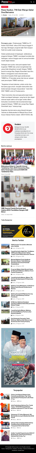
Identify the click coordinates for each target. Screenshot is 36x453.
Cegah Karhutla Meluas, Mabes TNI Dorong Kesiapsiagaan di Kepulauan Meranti (22, 279)
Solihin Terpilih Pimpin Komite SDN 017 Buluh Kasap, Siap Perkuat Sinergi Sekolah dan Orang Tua (22, 434)
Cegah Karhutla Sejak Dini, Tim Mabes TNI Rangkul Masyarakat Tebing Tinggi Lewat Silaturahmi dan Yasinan (22, 253)
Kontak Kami (21, 450)
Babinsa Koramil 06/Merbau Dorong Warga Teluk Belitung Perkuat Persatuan (22, 295)
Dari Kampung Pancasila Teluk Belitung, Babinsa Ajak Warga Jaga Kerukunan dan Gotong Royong (21, 320)
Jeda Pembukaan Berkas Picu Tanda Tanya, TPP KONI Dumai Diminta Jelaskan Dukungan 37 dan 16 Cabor (22, 407)
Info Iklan (20, 448)
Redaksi (5, 15)
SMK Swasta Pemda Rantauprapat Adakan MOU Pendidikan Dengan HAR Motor (14, 210)
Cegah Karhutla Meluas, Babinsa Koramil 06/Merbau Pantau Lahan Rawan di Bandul (21, 312)
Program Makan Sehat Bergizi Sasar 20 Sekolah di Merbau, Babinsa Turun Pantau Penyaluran (22, 271)
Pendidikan (4, 6)
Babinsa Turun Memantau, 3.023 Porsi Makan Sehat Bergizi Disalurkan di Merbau (22, 287)
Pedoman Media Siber (28, 448)
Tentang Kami (8, 448)
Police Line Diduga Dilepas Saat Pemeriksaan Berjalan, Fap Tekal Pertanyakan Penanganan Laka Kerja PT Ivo (22, 397)
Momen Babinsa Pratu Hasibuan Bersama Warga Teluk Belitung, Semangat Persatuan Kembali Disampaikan (20, 262)
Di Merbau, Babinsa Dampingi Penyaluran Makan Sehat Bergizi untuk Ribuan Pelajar (23, 303)
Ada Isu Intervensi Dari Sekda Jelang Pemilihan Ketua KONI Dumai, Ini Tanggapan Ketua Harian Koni (22, 424)
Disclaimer (14, 450)
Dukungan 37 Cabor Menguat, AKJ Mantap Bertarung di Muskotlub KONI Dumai (22, 416)
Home (2, 448)
